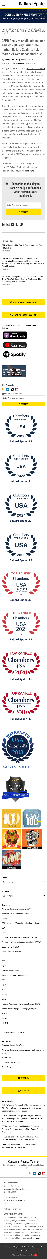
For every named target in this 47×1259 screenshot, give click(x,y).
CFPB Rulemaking (17, 63)
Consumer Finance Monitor (23, 14)
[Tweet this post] (12, 224)
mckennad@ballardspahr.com (15, 1189)
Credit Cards (30, 63)
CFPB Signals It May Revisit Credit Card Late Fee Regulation (22, 246)
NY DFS (5, 1023)
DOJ (3, 956)
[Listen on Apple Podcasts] (15, 338)
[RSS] (3, 389)
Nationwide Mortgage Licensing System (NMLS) (20, 1008)
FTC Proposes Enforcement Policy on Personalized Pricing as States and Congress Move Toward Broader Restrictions (22, 1129)
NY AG (4, 1018)
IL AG (4, 989)
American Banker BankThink (13, 1045)
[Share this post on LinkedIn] (21, 224)
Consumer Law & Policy (11, 1062)
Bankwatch (6, 1057)
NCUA (4, 1013)
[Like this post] (17, 224)
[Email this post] (8, 224)
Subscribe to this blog (13, 393)
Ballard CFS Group (12, 59)
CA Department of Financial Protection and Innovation (23, 923)
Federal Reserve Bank (10, 970)
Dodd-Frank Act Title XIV (11, 951)
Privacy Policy (16, 1209)
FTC (3, 980)
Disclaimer (7, 1209)
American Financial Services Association (18, 913)
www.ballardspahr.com (24, 1251)
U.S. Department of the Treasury (14, 1032)
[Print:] (3, 224)
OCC (3, 1027)
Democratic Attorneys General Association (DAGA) (21, 942)
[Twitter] (12, 389)
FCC (3, 961)
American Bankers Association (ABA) (16, 909)
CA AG (4, 918)
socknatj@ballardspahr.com (15, 1200)
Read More (35, 1238)
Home (4, 29)
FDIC (4, 966)
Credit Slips (6, 1067)
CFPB (4, 932)
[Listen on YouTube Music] (15, 347)
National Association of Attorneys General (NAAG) (21, 1004)
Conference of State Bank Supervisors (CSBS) (19, 937)
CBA (3, 928)
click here (29, 170)
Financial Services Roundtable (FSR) (16, 975)
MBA (4, 999)
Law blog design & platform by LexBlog (22, 1255)
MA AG (4, 994)
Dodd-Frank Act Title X (10, 947)
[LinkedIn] (7, 389)
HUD (4, 985)
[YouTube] (16, 389)
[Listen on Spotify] (15, 357)
